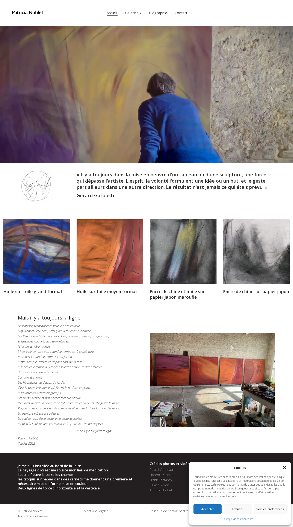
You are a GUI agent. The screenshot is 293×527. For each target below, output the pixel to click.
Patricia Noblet (31, 511)
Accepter (207, 509)
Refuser (237, 509)
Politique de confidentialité (238, 519)
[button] (284, 467)
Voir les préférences (270, 509)
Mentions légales (96, 511)
